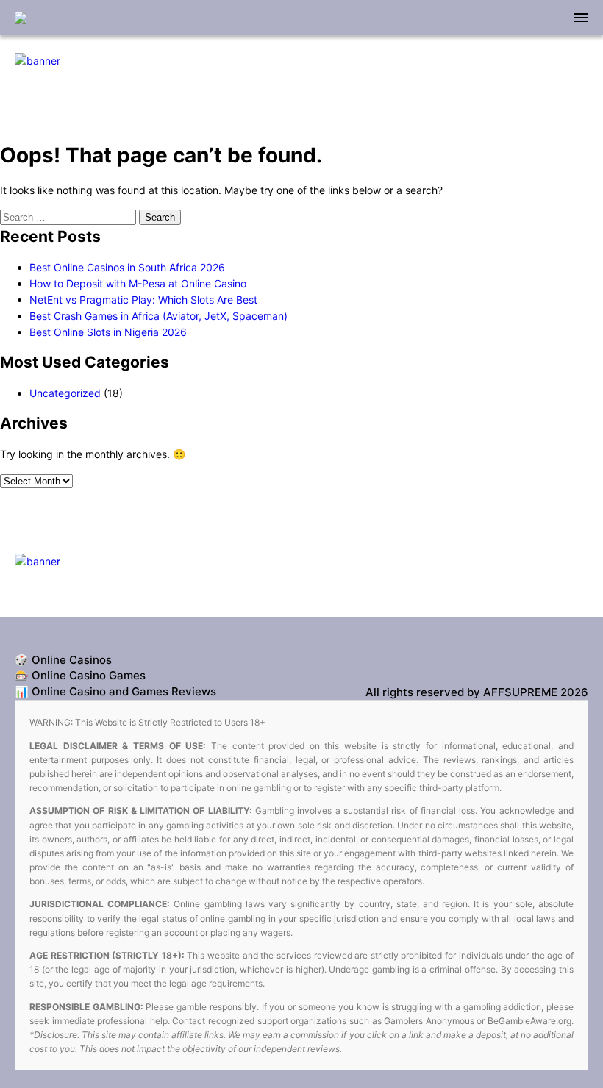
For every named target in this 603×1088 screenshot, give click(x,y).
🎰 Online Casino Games (80, 675)
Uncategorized (65, 393)
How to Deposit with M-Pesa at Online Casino (137, 283)
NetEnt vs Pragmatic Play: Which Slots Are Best (143, 299)
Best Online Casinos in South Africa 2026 (127, 267)
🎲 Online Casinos (63, 660)
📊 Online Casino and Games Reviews (115, 691)
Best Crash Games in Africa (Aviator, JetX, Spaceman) (158, 315)
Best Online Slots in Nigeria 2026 (108, 332)
